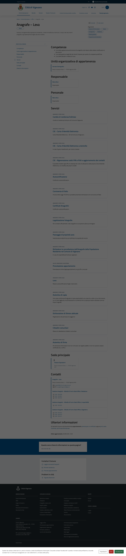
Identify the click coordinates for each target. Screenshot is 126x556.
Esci (111, 552)
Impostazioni (103, 552)
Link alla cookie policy (43, 553)
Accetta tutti (119, 552)
